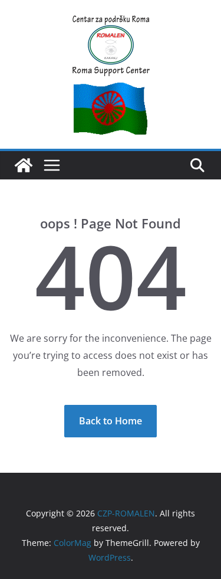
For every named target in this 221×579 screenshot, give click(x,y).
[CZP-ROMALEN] (23, 165)
